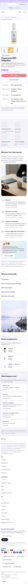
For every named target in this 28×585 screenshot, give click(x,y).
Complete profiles (5, 469)
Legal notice (4, 512)
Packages (3, 466)
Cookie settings (17, 566)
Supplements (7, 17)
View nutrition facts (14, 79)
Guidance (3, 472)
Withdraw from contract (7, 522)
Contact (3, 509)
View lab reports (22, 4)
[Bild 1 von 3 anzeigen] (4, 50)
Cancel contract (5, 519)
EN (4, 4)
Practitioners (11, 7)
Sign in (4, 539)
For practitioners (5, 503)
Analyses (3, 459)
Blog (2, 486)
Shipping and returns (6, 492)
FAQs (2, 489)
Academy (3, 506)
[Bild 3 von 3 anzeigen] (17, 50)
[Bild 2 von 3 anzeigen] (11, 50)
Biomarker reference (6, 483)
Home (2, 17)
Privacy (3, 516)
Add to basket (14, 75)
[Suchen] (9, 4)
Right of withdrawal (7, 559)
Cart (25, 12)
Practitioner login (7, 566)
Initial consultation (8, 255)
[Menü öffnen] (19, 12)
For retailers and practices (9, 563)
